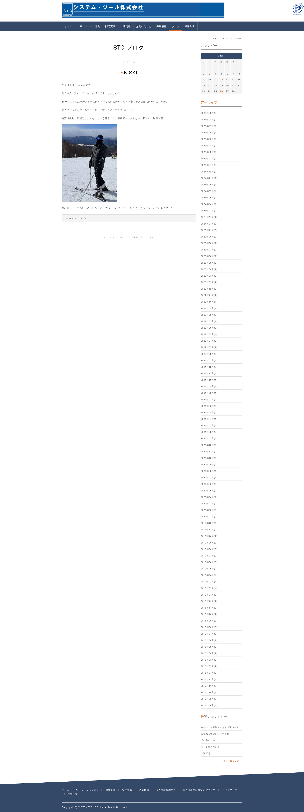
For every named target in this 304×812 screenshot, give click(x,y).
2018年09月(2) (209, 620)
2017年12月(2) (209, 679)
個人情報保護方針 (166, 789)
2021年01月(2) (209, 438)
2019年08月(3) (209, 549)
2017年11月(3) (209, 685)
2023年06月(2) (209, 256)
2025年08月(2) (209, 119)
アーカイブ (209, 102)
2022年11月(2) (209, 295)
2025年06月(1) (209, 132)
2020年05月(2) (209, 490)
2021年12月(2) (209, 366)
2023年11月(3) (209, 230)
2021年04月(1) (209, 418)
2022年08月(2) (209, 314)
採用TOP (190, 26)
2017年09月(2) (209, 698)
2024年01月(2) (209, 223)
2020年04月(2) (209, 497)
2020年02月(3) (209, 510)
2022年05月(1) (209, 334)
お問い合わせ (143, 26)
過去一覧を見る (231, 761)
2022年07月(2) (209, 321)
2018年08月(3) (209, 627)
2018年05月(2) (209, 646)
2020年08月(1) (209, 470)
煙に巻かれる (208, 740)
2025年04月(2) (209, 145)
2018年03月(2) (209, 659)
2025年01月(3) (209, 164)
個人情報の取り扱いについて (199, 789)
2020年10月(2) (209, 457)
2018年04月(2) (209, 653)
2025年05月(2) (209, 139)
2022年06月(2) (209, 327)
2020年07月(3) (209, 477)
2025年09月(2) (209, 112)
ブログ (175, 26)
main (135, 236)
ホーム (68, 26)
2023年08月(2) (209, 243)
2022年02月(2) (209, 353)
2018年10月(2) (209, 614)
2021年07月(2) (209, 399)
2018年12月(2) (209, 601)
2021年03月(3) (209, 425)
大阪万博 (205, 753)
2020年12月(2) (209, 445)
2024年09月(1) (209, 184)
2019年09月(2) (209, 542)
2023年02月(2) (209, 282)
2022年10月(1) (209, 301)
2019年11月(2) (209, 529)
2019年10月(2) (209, 536)
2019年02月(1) (209, 588)
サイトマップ (230, 789)
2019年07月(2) (209, 555)
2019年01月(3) (209, 594)
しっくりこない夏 (210, 746)
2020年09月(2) (209, 464)
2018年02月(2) (209, 666)
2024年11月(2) (209, 178)
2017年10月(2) (209, 692)
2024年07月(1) (209, 191)
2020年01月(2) (209, 516)
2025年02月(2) (209, 158)
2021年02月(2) (209, 431)
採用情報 (161, 26)
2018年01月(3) (209, 672)
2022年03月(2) (209, 347)
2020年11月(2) (209, 451)
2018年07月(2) (209, 633)
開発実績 (110, 26)
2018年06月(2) (209, 640)
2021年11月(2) (209, 373)
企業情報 (126, 26)
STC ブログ (227, 38)
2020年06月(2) (209, 483)
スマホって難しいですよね (215, 733)
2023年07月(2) (209, 249)
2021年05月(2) (209, 412)
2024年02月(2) (209, 217)
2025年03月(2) (209, 151)
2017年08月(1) (209, 705)
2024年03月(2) (209, 210)
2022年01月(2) (209, 360)
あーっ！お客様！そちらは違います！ (221, 727)
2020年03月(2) (209, 503)
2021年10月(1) (209, 379)
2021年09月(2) (209, 386)
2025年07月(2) (209, 126)
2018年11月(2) (209, 607)
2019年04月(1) (209, 575)
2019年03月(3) (209, 581)
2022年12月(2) (209, 288)
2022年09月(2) (209, 308)
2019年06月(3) (209, 562)
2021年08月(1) (209, 392)
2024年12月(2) (209, 171)
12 (221, 79)
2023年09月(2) (209, 236)
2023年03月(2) (209, 275)
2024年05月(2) (209, 197)
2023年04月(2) (209, 269)
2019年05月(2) (209, 568)
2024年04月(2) (209, 204)
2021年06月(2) (209, 405)
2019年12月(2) (209, 523)
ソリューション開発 (88, 26)
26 (221, 91)
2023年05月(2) (209, 262)
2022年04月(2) (209, 340)
